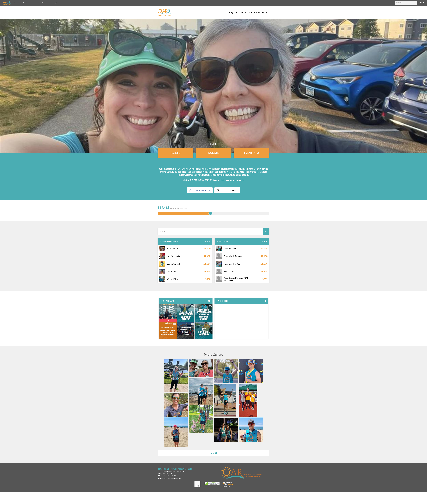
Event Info (254, 12)
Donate (36, 3)
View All (207, 241)
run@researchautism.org (172, 478)
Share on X (234, 190)
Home (16, 3)
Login (422, 3)
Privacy (197, 485)
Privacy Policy (226, 486)
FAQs (43, 3)
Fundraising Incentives (56, 3)
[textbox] (406, 3)
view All (213, 453)
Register (233, 12)
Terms (197, 486)
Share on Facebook (202, 190)
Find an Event (25, 3)
